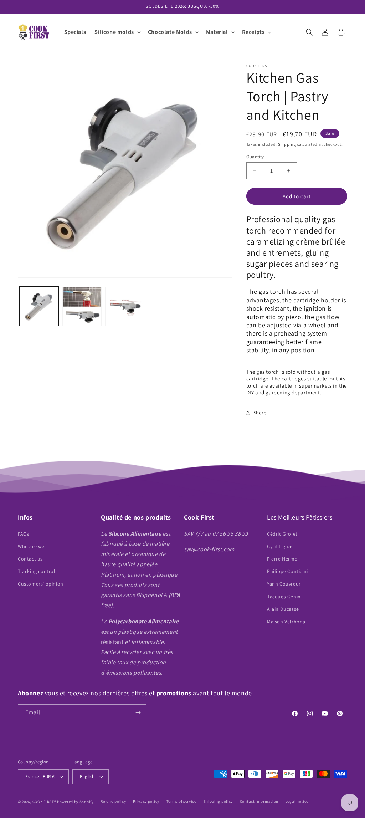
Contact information (259, 801)
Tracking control (37, 571)
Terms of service (181, 801)
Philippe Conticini (287, 571)
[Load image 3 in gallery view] (124, 306)
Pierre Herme (282, 559)
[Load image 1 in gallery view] (39, 306)
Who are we (31, 546)
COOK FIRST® (44, 801)
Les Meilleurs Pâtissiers (299, 517)
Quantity (255, 157)
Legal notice (297, 801)
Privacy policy (146, 801)
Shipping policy (218, 801)
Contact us (30, 559)
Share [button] (260, 412)
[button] (116, 32)
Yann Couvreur (284, 584)
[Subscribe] (138, 712)
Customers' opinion (40, 584)
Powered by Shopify (75, 801)
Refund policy (113, 801)
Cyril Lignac (280, 546)
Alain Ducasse (283, 609)
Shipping (287, 144)
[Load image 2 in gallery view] (82, 306)
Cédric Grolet (282, 534)
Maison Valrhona (286, 621)
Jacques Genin (284, 596)
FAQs (23, 534)
